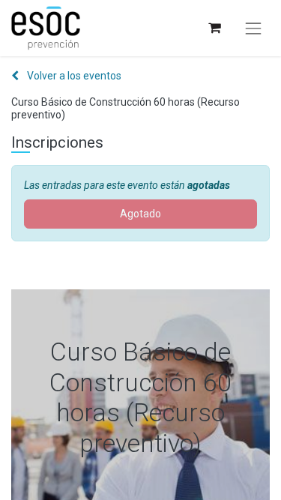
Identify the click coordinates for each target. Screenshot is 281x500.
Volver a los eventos (73, 76)
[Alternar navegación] (253, 28)
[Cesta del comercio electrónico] (214, 28)
